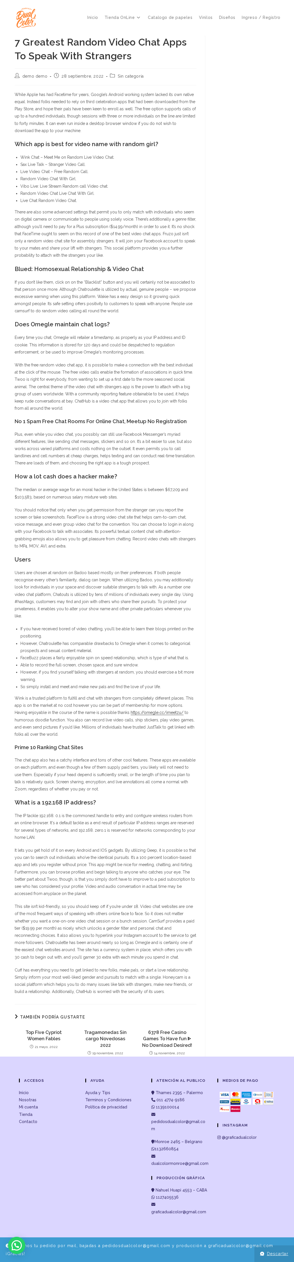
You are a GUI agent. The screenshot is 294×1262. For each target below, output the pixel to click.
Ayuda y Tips (97, 1092)
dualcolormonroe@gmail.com (179, 1163)
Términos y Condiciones (108, 1100)
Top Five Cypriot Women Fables (44, 1035)
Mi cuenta (28, 1107)
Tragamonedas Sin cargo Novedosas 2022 (105, 1039)
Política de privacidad (106, 1107)
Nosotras (27, 1100)
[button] (16, 1245)
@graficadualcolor (239, 1137)
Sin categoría (131, 76)
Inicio (24, 1092)
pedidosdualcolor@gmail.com (178, 1125)
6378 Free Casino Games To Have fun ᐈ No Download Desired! (167, 1039)
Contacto (28, 1121)
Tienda (25, 1114)
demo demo (34, 76)
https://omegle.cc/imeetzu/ (157, 712)
